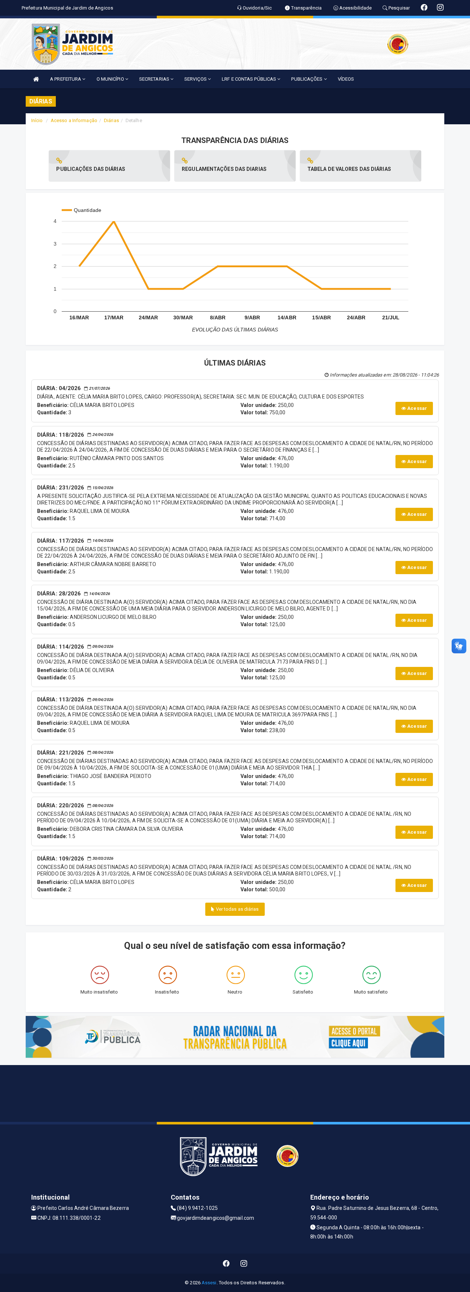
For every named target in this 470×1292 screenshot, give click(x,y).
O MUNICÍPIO (111, 79)
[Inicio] (36, 79)
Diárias (111, 120)
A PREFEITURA (66, 79)
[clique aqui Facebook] (226, 1263)
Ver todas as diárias (237, 909)
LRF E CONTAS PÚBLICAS (249, 79)
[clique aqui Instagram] (244, 1263)
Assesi (209, 1282)
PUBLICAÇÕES (307, 79)
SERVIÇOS (196, 79)
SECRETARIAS (154, 79)
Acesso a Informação (74, 120)
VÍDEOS (346, 79)
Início (37, 120)
